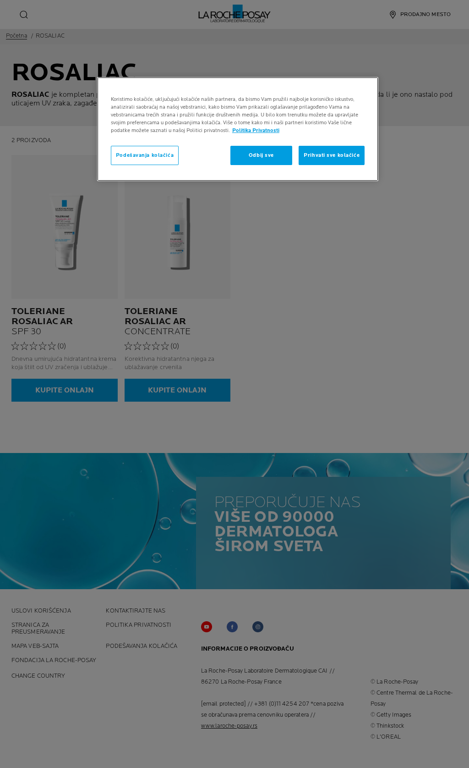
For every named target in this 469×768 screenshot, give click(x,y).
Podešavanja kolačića (145, 155)
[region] (237, 129)
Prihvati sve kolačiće (332, 155)
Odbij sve (261, 155)
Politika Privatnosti (255, 130)
